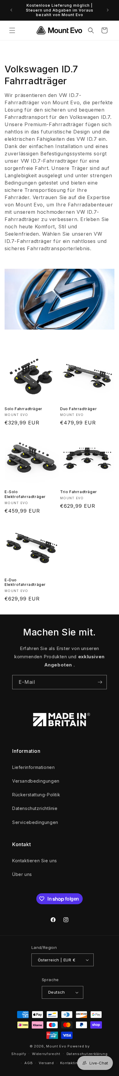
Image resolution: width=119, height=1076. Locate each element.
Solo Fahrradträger (23, 409)
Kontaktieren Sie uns (34, 860)
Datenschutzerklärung (87, 1054)
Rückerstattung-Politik (36, 794)
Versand (46, 1063)
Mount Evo (56, 1046)
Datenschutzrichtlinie (35, 808)
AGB (28, 1063)
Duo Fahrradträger (78, 409)
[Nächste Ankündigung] (107, 10)
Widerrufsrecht (46, 1054)
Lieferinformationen (33, 767)
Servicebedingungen (35, 822)
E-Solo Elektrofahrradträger (25, 494)
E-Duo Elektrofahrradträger (25, 582)
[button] (12, 30)
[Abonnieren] (99, 682)
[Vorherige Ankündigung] (11, 10)
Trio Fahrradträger (78, 492)
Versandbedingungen (36, 781)
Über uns (22, 874)
